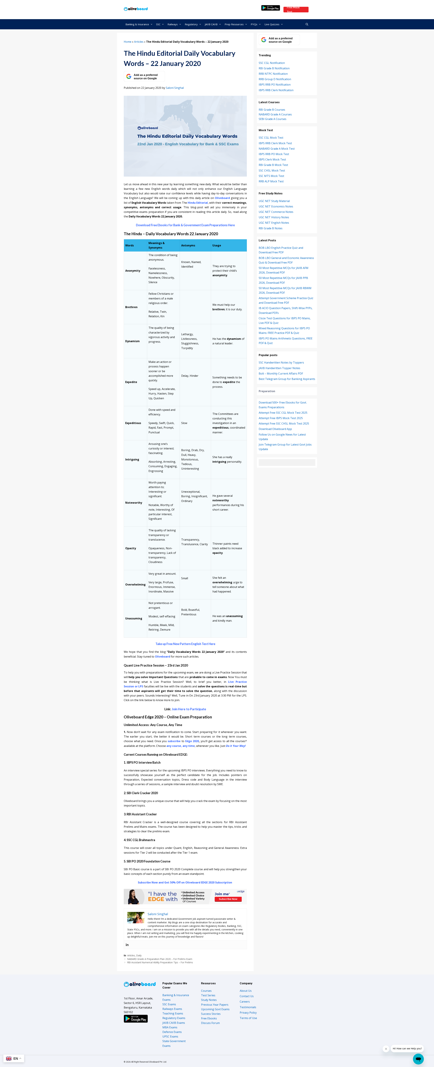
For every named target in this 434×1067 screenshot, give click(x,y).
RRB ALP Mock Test (271, 181)
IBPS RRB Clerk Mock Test (275, 143)
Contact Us (247, 996)
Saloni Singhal (175, 88)
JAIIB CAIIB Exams (173, 1023)
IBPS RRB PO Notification (275, 84)
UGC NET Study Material (274, 201)
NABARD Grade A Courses (275, 114)
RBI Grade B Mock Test (273, 165)
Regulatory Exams (173, 1018)
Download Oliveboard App (275, 429)
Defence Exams (172, 1032)
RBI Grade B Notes (270, 228)
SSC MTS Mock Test (271, 176)
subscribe (174, 741)
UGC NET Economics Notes (276, 206)
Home (127, 42)
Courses (206, 991)
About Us (246, 991)
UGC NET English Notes (274, 223)
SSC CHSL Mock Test (272, 170)
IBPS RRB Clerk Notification (276, 90)
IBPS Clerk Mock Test (272, 159)
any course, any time (180, 746)
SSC (158, 24)
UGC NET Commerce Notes (276, 212)
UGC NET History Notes (274, 217)
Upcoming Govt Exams (215, 1009)
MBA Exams (169, 1027)
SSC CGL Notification (272, 63)
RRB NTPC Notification (273, 74)
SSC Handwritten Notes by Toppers (281, 362)
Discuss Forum (210, 1023)
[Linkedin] (127, 945)
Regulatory (191, 24)
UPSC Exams (170, 1036)
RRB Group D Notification (275, 79)
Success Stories (211, 1014)
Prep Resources (234, 24)
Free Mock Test (293, 9)
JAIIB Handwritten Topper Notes (279, 368)
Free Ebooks (209, 1018)
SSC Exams (169, 1004)
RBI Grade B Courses (272, 110)
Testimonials (248, 1007)
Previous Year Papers (214, 1004)
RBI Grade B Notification (274, 68)
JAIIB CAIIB (211, 24)
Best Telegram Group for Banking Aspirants (287, 379)
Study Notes (209, 1000)
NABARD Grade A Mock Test (277, 148)
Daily (139, 955)
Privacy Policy (248, 1012)
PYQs (254, 24)
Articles (138, 42)
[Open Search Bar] (307, 24)
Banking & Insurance (137, 24)
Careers (245, 1001)
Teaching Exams (172, 1013)
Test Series (208, 995)
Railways (172, 24)
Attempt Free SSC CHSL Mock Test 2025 (284, 423)
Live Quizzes (271, 24)
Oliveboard (162, 656)
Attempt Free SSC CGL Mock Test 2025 (283, 413)
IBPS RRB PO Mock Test (274, 154)
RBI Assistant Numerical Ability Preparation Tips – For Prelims (160, 962)
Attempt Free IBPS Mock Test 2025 (281, 418)
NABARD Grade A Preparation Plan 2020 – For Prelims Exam (159, 959)
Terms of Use (248, 1018)
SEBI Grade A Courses (272, 119)
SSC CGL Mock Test (271, 137)
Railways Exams (172, 1009)
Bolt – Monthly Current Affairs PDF (281, 373)
